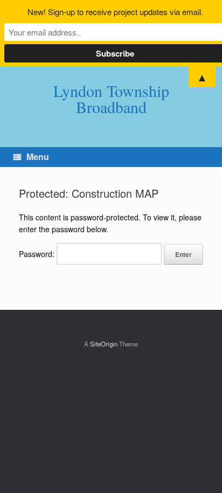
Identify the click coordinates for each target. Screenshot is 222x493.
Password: (38, 253)
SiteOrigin (103, 343)
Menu (37, 156)
